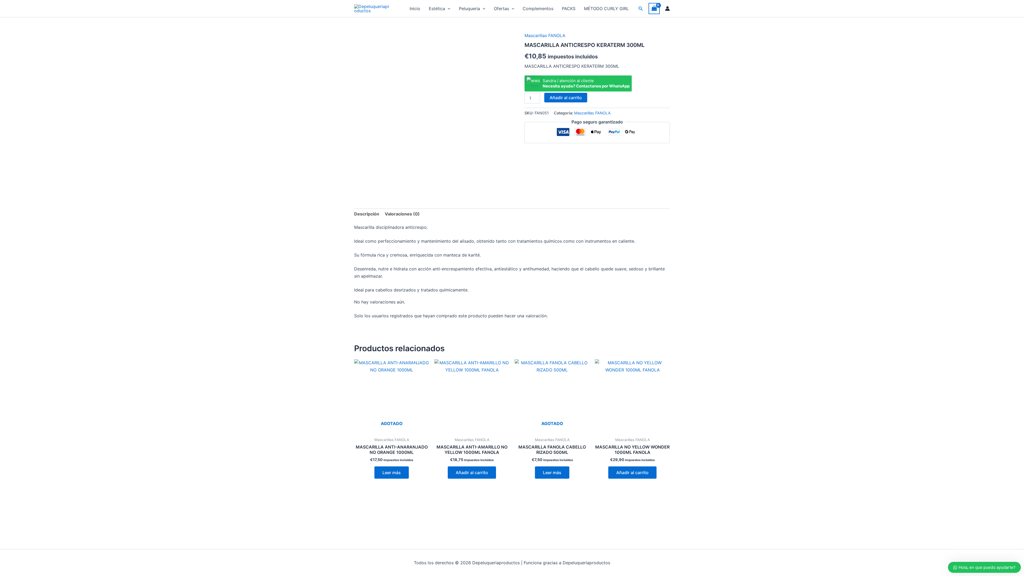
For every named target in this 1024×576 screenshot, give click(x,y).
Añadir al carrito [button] (472, 472)
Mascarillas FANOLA (545, 35)
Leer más (391, 472)
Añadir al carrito (566, 97)
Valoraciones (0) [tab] (402, 214)
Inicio (415, 8)
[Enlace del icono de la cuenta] (667, 8)
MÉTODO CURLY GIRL (606, 8)
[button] (447, 9)
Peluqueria (469, 8)
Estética (437, 8)
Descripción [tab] (366, 214)
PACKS (568, 8)
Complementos (538, 8)
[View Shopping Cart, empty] (654, 8)
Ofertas (501, 8)
